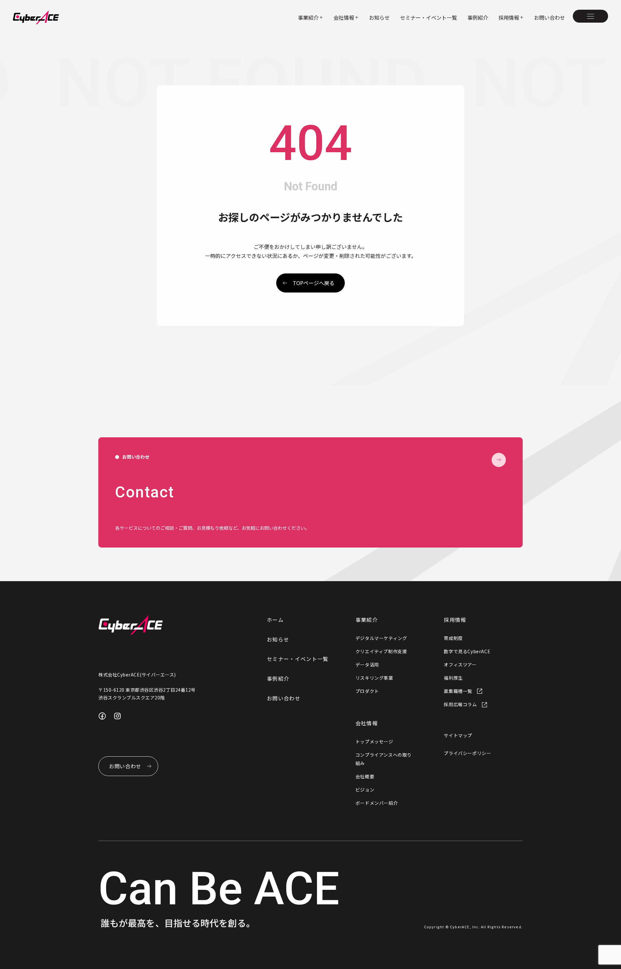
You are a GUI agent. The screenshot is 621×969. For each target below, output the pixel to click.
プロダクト (367, 691)
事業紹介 (366, 619)
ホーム (275, 619)
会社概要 (364, 776)
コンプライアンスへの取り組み (383, 758)
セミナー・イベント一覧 (428, 17)
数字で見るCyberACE (467, 651)
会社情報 (366, 723)
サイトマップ (458, 735)
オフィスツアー (460, 664)
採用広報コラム (460, 704)
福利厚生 (453, 678)
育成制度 (453, 638)
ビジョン (364, 789)
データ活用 (367, 664)
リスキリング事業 (374, 678)
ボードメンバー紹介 (376, 803)
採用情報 (455, 619)
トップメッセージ (374, 741)
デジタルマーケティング (381, 638)
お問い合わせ (549, 17)
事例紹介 (477, 17)
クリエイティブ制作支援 (381, 651)
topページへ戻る (313, 283)
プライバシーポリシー (467, 753)
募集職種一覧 (458, 691)
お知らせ (379, 17)
